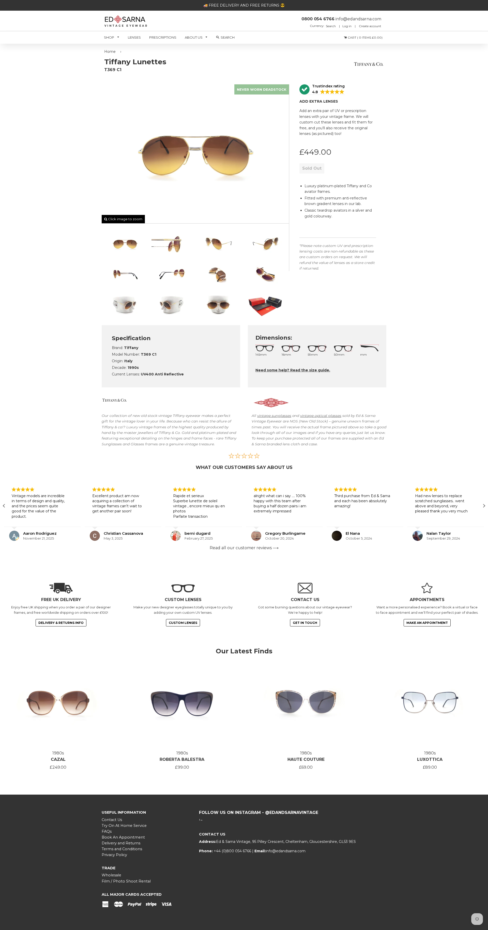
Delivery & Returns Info (61, 623)
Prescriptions (162, 37)
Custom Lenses (183, 623)
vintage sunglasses (274, 415)
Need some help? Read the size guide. (292, 370)
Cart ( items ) (365, 37)
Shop (109, 37)
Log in (347, 26)
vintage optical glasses (320, 415)
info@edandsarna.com (286, 851)
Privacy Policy (114, 855)
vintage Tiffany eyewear (179, 415)
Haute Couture (306, 759)
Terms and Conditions (122, 849)
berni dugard (197, 533)
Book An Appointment (123, 837)
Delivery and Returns (121, 843)
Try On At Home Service (124, 825)
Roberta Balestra (182, 759)
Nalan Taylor (438, 533)
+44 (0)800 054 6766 (233, 851)
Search (331, 26)
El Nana (353, 533)
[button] (322, 89)
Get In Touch (305, 623)
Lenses (134, 37)
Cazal (58, 759)
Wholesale (111, 875)
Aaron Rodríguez (40, 533)
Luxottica (430, 759)
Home (110, 51)
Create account (370, 26)
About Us (194, 37)
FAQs (107, 831)
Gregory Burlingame (285, 533)
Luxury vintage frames (146, 427)
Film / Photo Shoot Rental (126, 881)
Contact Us (112, 819)
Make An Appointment (427, 623)
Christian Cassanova (123, 533)
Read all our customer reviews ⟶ (244, 547)
